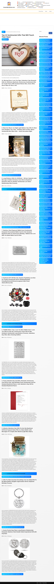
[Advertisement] (27, 19)
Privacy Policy (41, 11)
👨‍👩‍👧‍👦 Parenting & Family (28, 4)
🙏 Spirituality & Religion (39, 6)
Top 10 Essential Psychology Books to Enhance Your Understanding (45, 100)
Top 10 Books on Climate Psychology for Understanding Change (45, 109)
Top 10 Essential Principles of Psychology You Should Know (45, 237)
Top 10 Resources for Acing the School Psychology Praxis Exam (45, 48)
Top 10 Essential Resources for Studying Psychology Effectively (45, 144)
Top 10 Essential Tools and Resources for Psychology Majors (45, 172)
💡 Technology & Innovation (38, 4)
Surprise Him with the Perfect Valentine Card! (10, 425)
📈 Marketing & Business (35, 5)
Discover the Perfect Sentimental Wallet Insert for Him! (12, 274)
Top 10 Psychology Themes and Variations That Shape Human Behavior (45, 232)
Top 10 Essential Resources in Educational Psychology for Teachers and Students (45, 167)
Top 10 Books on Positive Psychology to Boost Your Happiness (44, 182)
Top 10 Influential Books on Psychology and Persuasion (45, 200)
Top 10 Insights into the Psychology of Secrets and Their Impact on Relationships (45, 213)
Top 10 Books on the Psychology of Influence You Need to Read (45, 208)
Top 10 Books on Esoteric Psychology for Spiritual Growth (44, 95)
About (46, 11)
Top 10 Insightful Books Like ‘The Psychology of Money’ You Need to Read (45, 123)
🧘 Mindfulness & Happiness (31, 7)
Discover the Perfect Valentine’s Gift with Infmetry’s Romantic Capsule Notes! (16, 476)
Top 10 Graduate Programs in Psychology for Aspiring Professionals (45, 68)
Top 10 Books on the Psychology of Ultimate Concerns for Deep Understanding (44, 260)
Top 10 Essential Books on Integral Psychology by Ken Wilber (45, 246)
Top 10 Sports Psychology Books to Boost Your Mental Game (45, 153)
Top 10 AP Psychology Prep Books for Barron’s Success (45, 118)
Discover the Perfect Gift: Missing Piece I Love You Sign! (12, 124)
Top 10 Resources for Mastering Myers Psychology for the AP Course (45, 227)
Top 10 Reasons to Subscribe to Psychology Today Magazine (45, 105)
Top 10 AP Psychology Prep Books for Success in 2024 (45, 77)
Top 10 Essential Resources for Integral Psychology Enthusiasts (45, 251)
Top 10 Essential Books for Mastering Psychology (45, 157)
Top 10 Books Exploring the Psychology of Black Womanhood (45, 114)
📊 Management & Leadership (45, 5)
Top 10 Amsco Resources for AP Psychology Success (45, 223)
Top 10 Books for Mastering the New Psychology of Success (45, 186)
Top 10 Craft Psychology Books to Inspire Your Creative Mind (45, 256)
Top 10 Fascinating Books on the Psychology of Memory (45, 40)
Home (3, 31)
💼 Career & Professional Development (23, 5)
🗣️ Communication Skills (30, 6)
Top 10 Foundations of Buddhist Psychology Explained (44, 218)
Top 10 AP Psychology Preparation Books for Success (45, 132)
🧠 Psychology (40, 7)
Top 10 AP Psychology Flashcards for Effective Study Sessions (45, 128)
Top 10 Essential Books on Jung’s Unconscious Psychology (45, 85)
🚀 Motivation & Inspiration (21, 7)
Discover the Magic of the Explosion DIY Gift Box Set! (12, 326)
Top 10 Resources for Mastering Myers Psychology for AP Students (45, 191)
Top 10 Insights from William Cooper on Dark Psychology (45, 73)
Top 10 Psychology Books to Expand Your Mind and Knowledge (45, 90)
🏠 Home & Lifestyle (20, 4)
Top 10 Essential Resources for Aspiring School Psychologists (45, 60)
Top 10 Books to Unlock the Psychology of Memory (45, 44)
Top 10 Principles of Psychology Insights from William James (44, 241)
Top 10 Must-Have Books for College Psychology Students (45, 140)
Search (40, 31)
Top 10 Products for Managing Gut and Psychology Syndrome (45, 136)
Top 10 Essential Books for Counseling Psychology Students (45, 177)
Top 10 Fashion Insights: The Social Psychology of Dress (45, 149)
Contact (50, 11)
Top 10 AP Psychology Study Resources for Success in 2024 (45, 64)
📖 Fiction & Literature (20, 6)
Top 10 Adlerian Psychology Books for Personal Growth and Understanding (45, 162)
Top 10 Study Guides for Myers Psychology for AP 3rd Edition (45, 204)
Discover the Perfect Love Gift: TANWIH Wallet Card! (11, 377)
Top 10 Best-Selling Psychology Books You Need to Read (46, 53)
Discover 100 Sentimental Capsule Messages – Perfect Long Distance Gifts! (16, 227)
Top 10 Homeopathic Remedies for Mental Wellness (45, 81)
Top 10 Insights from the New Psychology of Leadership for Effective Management (45, 196)
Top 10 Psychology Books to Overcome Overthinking (45, 57)
